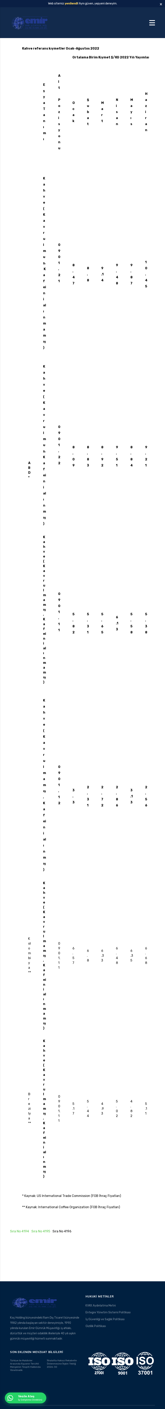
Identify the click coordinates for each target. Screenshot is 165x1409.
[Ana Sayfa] (30, 22)
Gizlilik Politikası (96, 1326)
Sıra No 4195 (40, 1231)
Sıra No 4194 (19, 1231)
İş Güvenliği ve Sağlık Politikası (105, 1319)
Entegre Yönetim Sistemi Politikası (108, 1312)
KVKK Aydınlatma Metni (101, 1305)
